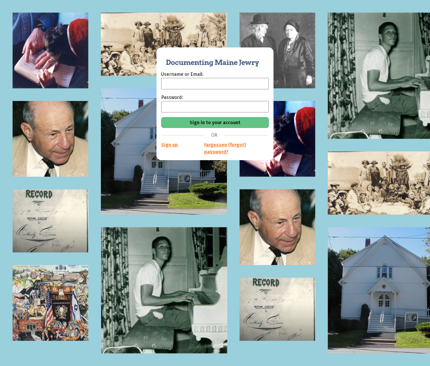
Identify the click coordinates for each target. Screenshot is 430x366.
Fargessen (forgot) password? (225, 148)
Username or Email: (182, 74)
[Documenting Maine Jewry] (209, 59)
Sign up (169, 145)
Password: (172, 97)
